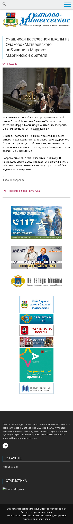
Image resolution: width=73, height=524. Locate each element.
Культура (34, 191)
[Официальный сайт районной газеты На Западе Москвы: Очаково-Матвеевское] (36, 19)
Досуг (24, 191)
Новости (13, 191)
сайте (36, 128)
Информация (10, 466)
